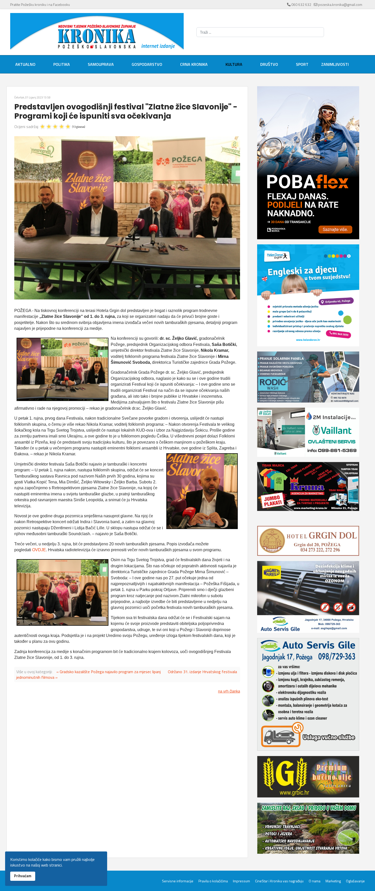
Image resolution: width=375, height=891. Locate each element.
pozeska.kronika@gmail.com (340, 4)
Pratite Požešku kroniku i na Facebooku (40, 4)
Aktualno (25, 64)
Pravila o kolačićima (213, 881)
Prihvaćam (22, 876)
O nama (314, 881)
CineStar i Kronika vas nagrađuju (279, 881)
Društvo (269, 64)
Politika (61, 64)
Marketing (333, 881)
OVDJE (39, 550)
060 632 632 (301, 4)
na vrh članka (229, 691)
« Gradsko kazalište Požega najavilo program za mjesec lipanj (108, 672)
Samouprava (101, 64)
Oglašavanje (355, 881)
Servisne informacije (177, 881)
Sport (302, 64)
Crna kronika (194, 64)
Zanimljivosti (335, 64)
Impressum (241, 881)
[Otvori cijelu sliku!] (127, 217)
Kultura (234, 64)
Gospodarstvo (147, 64)
